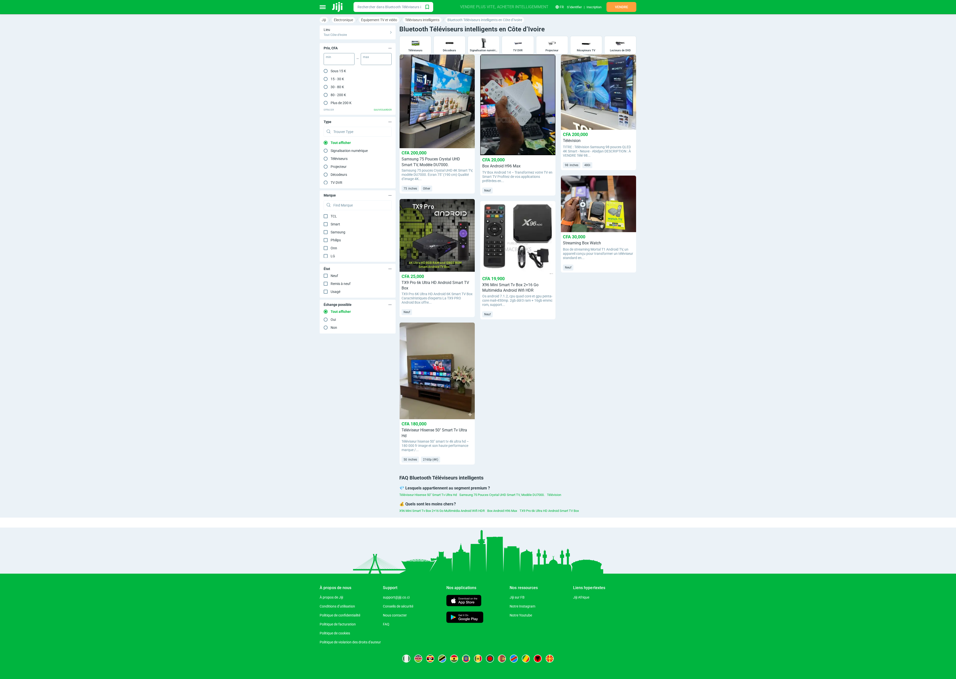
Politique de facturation (338, 624)
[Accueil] (338, 7)
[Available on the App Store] (463, 601)
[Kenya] (418, 659)
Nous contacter (395, 615)
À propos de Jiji (331, 597)
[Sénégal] (478, 659)
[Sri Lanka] (502, 659)
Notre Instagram (522, 606)
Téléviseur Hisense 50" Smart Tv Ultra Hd (428, 495)
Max (366, 57)
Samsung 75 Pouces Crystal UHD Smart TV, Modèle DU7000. (501, 495)
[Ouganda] (430, 659)
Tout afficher (341, 142)
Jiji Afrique (581, 597)
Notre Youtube (521, 615)
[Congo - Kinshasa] (514, 659)
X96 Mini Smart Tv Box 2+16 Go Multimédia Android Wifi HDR (442, 511)
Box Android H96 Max (502, 511)
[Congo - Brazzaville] (526, 659)
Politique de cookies (335, 633)
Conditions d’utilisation (337, 606)
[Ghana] (454, 659)
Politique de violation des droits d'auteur (350, 642)
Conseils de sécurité (398, 606)
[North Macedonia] (550, 659)
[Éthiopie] (466, 659)
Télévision (554, 495)
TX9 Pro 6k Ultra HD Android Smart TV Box (549, 511)
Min (328, 57)
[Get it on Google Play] (464, 617)
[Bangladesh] (490, 659)
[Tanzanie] (442, 659)
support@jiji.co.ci (396, 597)
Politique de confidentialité (340, 615)
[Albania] (538, 659)
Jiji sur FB (517, 597)
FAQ (386, 624)
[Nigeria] (406, 659)
